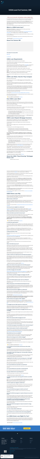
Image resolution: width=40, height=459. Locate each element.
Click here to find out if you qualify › (17, 38)
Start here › (22, 154)
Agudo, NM (8, 54)
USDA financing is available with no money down (13, 235)
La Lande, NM (9, 56)
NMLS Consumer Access (12, 450)
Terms (10, 454)
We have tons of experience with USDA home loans (15, 331)
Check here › (21, 220)
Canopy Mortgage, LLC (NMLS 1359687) (14, 447)
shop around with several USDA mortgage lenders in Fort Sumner (20, 92)
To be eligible (26, 64)
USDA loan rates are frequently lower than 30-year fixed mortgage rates (16, 271)
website (21, 300)
